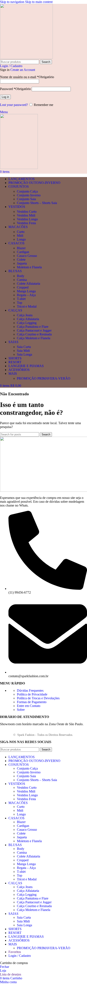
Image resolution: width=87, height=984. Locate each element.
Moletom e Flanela (29, 267)
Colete (21, 259)
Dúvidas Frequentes (30, 690)
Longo (21, 239)
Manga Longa (26, 291)
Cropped (23, 287)
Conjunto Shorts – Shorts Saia (37, 203)
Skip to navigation (12, 2)
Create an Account (22, 70)
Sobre (21, 709)
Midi (20, 235)
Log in (5, 97)
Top (19, 302)
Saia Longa (24, 354)
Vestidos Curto (27, 211)
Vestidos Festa (26, 223)
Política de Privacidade (32, 694)
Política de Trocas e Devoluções (38, 698)
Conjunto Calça (27, 191)
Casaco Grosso (27, 256)
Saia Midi (23, 350)
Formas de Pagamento (31, 702)
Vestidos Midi (26, 215)
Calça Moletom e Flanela (33, 338)
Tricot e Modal (27, 306)
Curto (20, 232)
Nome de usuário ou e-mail (27, 77)
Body (20, 276)
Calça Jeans (25, 315)
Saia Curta (24, 347)
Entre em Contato (28, 706)
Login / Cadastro (19, 955)
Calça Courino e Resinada (34, 334)
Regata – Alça (26, 295)
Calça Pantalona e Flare (32, 326)
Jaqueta (22, 263)
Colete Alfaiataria (28, 283)
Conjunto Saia (26, 199)
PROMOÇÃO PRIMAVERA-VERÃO (43, 378)
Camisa (22, 280)
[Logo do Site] (26, 57)
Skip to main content (39, 2)
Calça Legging (27, 323)
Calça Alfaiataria (28, 319)
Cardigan (23, 252)
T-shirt (21, 299)
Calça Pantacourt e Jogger (34, 330)
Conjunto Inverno (29, 195)
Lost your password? (14, 105)
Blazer (21, 248)
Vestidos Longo (27, 219)
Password (15, 89)
